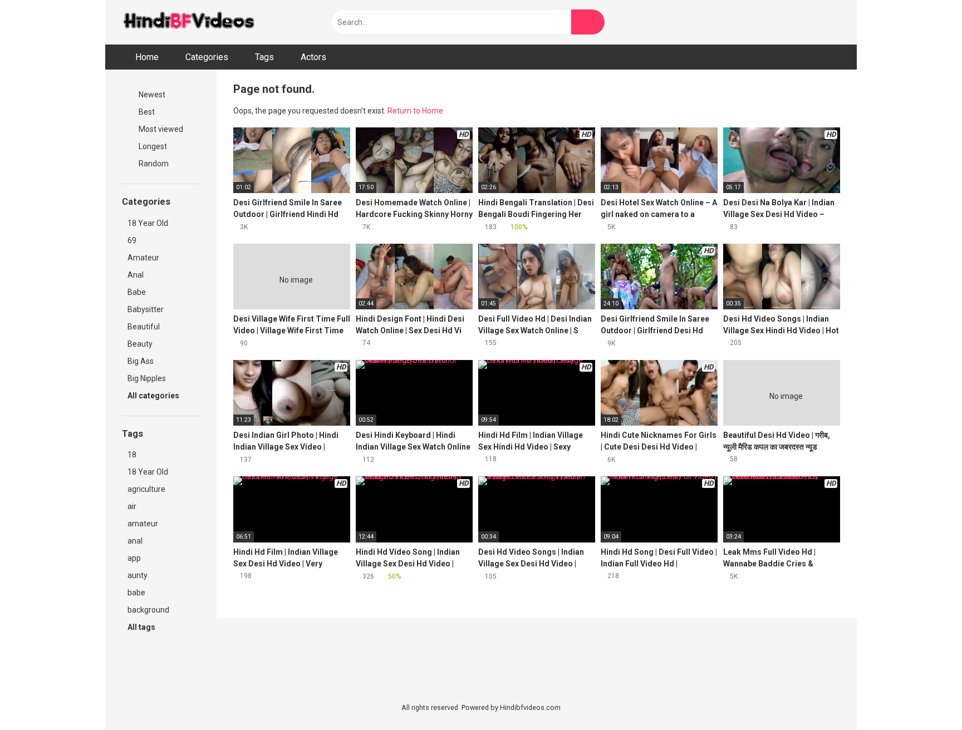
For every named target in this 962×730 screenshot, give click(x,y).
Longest (152, 146)
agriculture (146, 489)
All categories (154, 395)
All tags (142, 627)
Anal (135, 274)
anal (135, 540)
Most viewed (160, 129)
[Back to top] (925, 696)
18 (131, 454)
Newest (151, 94)
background (148, 609)
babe (136, 592)
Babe (136, 292)
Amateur (143, 257)
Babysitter (145, 309)
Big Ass (140, 361)
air (131, 506)
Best (146, 111)
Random (153, 163)
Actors (313, 57)
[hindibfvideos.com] (189, 22)
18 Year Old (147, 223)
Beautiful (143, 326)
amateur (142, 523)
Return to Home (415, 110)
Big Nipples (146, 378)
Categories (206, 57)
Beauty (140, 343)
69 (131, 240)
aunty (137, 575)
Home (147, 57)
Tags (264, 57)
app (134, 558)
